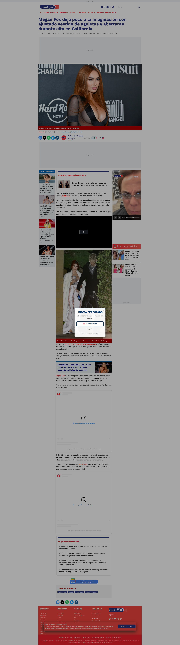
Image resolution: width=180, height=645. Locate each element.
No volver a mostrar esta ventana (90, 333)
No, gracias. (90, 329)
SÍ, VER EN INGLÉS (90, 324)
